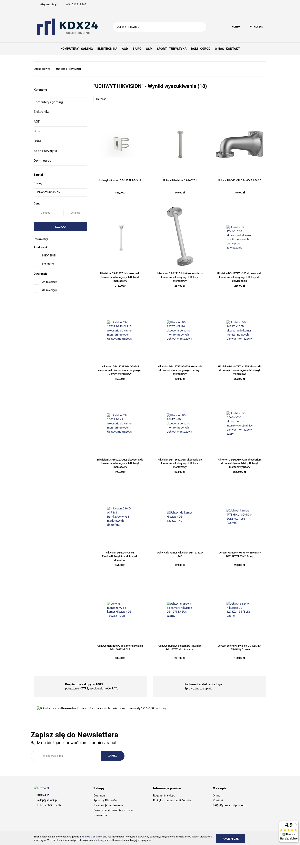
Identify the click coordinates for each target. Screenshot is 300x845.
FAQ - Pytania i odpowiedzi (229, 805)
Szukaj (60, 226)
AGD (37, 121)
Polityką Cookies (90, 836)
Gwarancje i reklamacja (108, 805)
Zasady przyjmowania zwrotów (113, 810)
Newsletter (100, 815)
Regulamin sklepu (164, 795)
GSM (37, 141)
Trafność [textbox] (101, 99)
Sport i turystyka (45, 151)
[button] (120, 788)
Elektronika (42, 112)
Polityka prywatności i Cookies (172, 800)
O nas (216, 795)
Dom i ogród (42, 160)
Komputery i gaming (48, 102)
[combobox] (113, 99)
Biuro (37, 131)
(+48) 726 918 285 (49, 804)
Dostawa (99, 795)
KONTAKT (233, 49)
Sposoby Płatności (105, 800)
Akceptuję (231, 838)
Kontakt (218, 800)
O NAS (219, 49)
